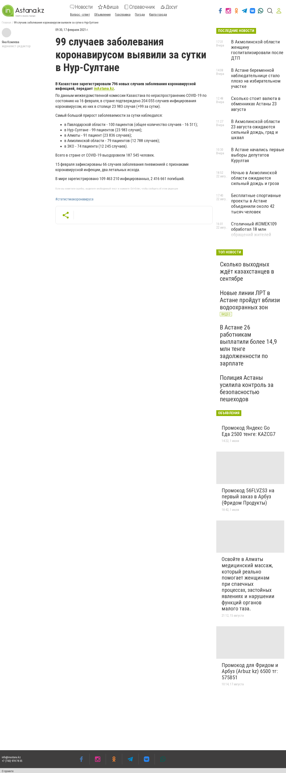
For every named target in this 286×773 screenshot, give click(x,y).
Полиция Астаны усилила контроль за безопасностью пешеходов (246, 388)
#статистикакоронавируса (74, 199)
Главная (6, 22)
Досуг (172, 7)
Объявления (102, 14)
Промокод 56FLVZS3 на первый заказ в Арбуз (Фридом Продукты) (248, 496)
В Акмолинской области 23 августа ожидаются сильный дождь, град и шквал (255, 129)
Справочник (142, 7)
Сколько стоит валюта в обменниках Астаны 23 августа (255, 104)
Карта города (158, 14)
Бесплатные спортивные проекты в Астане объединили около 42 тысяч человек (256, 203)
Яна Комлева (10, 42)
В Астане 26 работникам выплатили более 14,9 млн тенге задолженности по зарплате (248, 345)
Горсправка (122, 14)
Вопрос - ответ (80, 14)
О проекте (7, 771)
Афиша (111, 7)
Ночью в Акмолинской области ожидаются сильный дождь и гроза (255, 178)
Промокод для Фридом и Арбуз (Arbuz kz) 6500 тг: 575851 (250, 671)
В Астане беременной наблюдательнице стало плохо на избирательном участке (255, 78)
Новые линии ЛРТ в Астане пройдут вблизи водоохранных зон (250, 300)
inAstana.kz (104, 88)
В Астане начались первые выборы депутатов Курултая (257, 155)
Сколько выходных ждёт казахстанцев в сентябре (247, 271)
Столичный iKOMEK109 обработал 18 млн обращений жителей (254, 229)
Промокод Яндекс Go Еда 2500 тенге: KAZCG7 (248, 431)
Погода (140, 14)
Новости (84, 7)
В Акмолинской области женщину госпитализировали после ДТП (257, 50)
